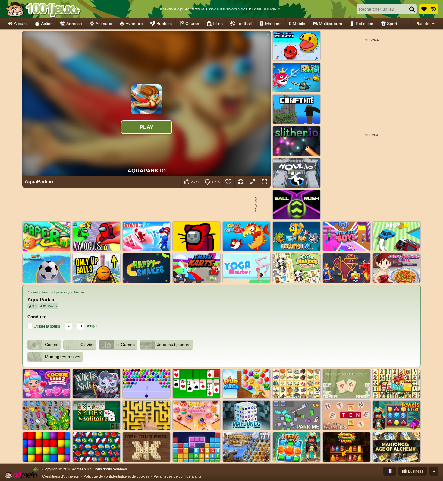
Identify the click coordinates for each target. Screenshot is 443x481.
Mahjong (273, 23)
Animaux (104, 23)
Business (415, 471)
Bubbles (164, 23)
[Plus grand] (253, 182)
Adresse (74, 23)
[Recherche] (412, 9)
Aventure (134, 23)
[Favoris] (424, 9)
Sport (392, 23)
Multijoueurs (330, 23)
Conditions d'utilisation (60, 476)
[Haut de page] (433, 471)
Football (244, 23)
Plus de (422, 23)
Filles (218, 23)
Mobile (299, 23)
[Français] (389, 471)
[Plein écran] (265, 182)
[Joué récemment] (433, 9)
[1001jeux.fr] (43, 9)
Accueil (20, 23)
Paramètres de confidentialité (178, 476)
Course (192, 23)
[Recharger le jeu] (240, 182)
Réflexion (364, 23)
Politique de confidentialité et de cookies (116, 476)
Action (47, 23)
